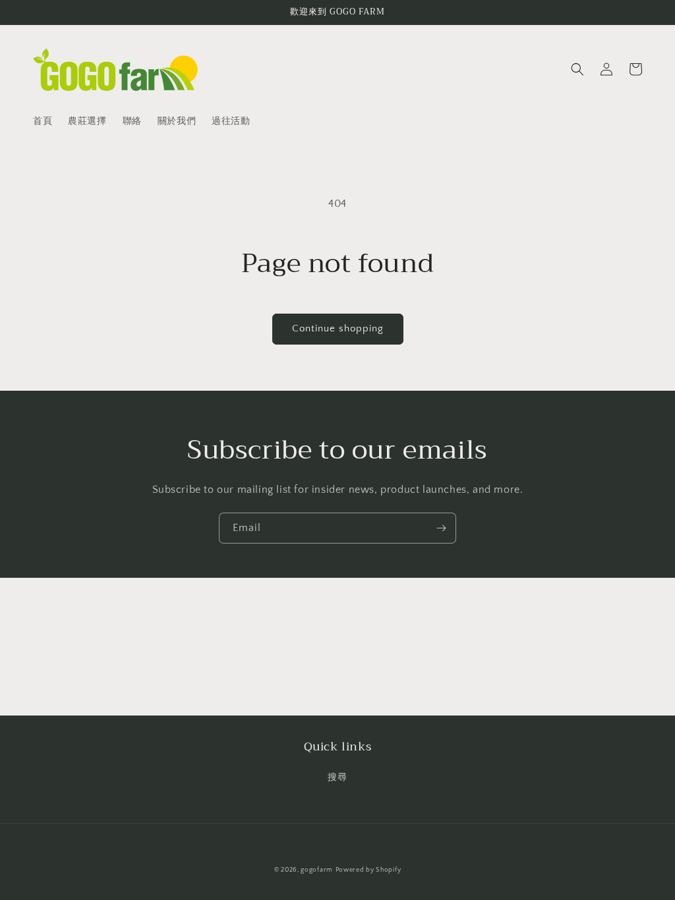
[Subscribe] (440, 528)
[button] (577, 69)
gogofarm (317, 870)
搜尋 (337, 777)
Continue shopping (338, 328)
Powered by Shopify (368, 870)
